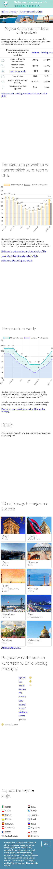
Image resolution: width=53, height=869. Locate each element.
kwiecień (22, 689)
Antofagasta (47, 52)
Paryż (5, 536)
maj (20, 693)
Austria (8, 811)
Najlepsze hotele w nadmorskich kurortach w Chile (23, 251)
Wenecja (33, 588)
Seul (30, 614)
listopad (22, 716)
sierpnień (22, 704)
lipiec (21, 700)
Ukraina (8, 819)
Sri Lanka (35, 836)
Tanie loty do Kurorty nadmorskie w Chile (19, 256)
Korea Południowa (35, 617)
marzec (22, 685)
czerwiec (22, 697)
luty (20, 681)
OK (46, 843)
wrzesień (22, 708)
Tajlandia (34, 815)
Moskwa (7, 640)
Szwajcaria (9, 827)
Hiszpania (6, 617)
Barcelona (8, 614)
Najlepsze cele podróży (10, 647)
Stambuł (33, 562)
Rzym (5, 562)
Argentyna (35, 827)
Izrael (33, 819)
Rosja (4, 643)
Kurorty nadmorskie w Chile (31, 12)
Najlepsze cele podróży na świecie (16, 260)
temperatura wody (17, 71)
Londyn (32, 536)
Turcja (30, 565)
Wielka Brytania (34, 539)
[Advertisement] (26, 127)
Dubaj (5, 586)
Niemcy (8, 815)
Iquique (35, 52)
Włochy (5, 565)
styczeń (22, 678)
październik (23, 712)
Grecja (34, 811)
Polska (34, 832)
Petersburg (34, 640)
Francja (5, 539)
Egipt (33, 806)
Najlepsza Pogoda (8, 12)
